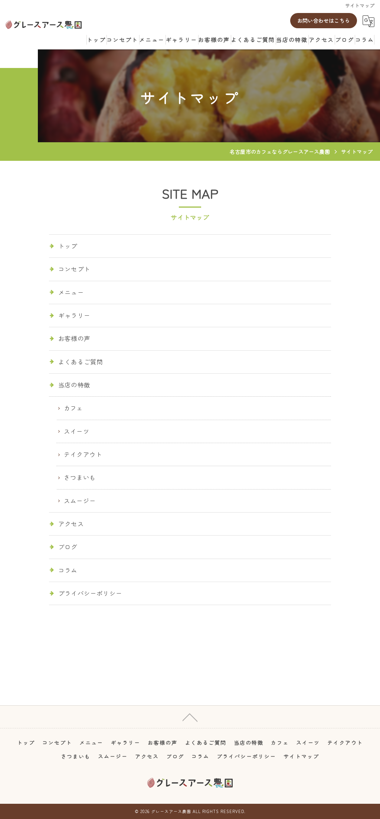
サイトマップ (301, 756)
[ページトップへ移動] (190, 716)
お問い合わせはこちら (323, 20)
